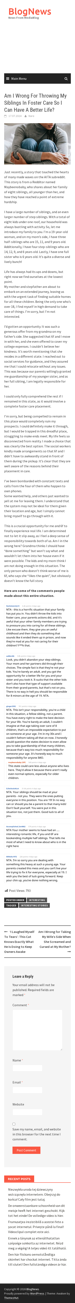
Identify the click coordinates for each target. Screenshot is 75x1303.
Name (17, 1060)
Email (17, 1082)
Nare (31, 116)
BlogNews (29, 11)
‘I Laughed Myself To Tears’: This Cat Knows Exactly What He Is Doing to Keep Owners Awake (19, 942)
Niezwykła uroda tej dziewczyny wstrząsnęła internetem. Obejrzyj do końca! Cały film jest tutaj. (34, 1194)
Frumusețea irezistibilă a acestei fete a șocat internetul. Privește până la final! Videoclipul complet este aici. (36, 1227)
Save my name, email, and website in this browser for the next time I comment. (36, 1134)
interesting (37, 900)
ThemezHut (11, 1298)
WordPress (37, 1293)
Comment (20, 1005)
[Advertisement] (37, 50)
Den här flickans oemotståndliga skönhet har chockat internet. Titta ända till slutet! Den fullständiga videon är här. (37, 1259)
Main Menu (18, 78)
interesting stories (34, 905)
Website (18, 1104)
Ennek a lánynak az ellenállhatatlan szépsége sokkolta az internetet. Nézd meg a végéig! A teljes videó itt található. (37, 1243)
